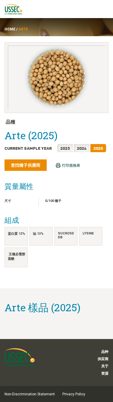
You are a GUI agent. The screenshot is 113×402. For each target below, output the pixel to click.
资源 (104, 373)
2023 (65, 148)
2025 (98, 148)
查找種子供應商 (25, 165)
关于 (104, 366)
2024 (81, 148)
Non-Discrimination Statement (30, 394)
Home (10, 29)
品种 (104, 352)
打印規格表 (71, 165)
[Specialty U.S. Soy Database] (16, 9)
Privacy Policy (73, 394)
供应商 (103, 359)
